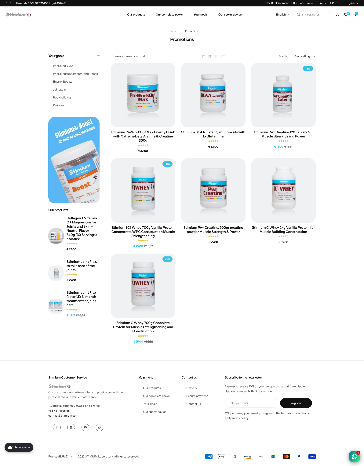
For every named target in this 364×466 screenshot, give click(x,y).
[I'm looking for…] (298, 14)
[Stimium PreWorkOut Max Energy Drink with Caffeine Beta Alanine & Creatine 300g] (143, 95)
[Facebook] (57, 427)
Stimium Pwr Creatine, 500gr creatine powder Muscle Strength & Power (213, 230)
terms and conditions (295, 413)
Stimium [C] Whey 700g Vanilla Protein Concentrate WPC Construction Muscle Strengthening (143, 232)
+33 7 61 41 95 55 (59, 410)
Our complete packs (156, 396)
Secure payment (197, 396)
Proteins (58, 105)
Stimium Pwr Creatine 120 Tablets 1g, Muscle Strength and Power (283, 134)
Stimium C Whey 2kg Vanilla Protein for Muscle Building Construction (283, 230)
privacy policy (239, 418)
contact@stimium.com (63, 415)
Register (296, 403)
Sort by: (284, 56)
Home (173, 31)
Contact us (193, 404)
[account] (337, 14)
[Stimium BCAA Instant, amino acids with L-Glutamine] (213, 95)
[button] (6, 3)
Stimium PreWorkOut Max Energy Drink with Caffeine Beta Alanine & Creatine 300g (143, 136)
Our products (152, 388)
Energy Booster (63, 81)
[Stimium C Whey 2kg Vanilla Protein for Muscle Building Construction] (283, 190)
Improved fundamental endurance (75, 73)
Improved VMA (63, 66)
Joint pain (59, 89)
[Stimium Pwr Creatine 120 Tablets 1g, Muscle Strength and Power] (283, 95)
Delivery (191, 388)
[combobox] (312, 14)
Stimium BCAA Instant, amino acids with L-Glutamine (213, 134)
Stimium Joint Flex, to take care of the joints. (82, 266)
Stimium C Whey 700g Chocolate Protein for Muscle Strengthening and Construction (143, 327)
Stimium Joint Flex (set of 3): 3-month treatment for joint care (81, 298)
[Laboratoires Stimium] (18, 14)
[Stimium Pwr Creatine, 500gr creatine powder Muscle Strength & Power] (213, 190)
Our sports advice (154, 412)
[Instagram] (71, 427)
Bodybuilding (62, 97)
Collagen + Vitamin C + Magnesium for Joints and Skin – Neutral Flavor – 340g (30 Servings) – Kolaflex (83, 228)
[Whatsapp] (99, 427)
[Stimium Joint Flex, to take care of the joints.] (56, 273)
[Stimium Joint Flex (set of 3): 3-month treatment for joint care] (56, 306)
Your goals (150, 404)
